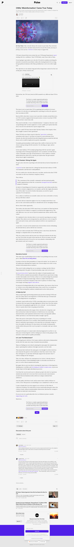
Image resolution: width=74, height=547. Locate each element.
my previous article (22, 273)
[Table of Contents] (1, 273)
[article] (37, 496)
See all (18, 521)
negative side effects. (33, 282)
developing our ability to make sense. (42, 367)
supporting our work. (21, 396)
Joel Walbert (20, 445)
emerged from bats (47, 182)
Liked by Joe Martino (23, 446)
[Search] (57, 2)
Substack (31, 544)
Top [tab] (17, 488)
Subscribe (64, 2)
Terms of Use (42, 534)
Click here (30, 49)
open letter (44, 134)
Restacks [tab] (23, 434)
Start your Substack (34, 541)
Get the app (42, 541)
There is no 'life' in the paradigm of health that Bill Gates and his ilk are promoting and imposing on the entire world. (30, 496)
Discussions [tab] (25, 488)
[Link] (14, 160)
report (55, 55)
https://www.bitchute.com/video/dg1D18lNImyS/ (28, 471)
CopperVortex (21, 458)
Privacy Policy (45, 535)
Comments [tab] (19, 434)
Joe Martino (23, 516)
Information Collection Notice (37, 535)
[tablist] (21, 434)
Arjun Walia (20, 508)
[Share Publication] (60, 2)
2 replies (21, 477)
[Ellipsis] (57, 445)
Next (54, 426)
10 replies (21, 454)
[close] (48, 514)
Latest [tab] (20, 488)
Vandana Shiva (24, 497)
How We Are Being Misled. (29, 258)
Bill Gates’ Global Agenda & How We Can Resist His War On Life (31, 493)
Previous (20, 426)
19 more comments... (20, 483)
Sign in (70, 2)
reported (19, 167)
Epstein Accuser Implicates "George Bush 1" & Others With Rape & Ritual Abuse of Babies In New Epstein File (31, 503)
